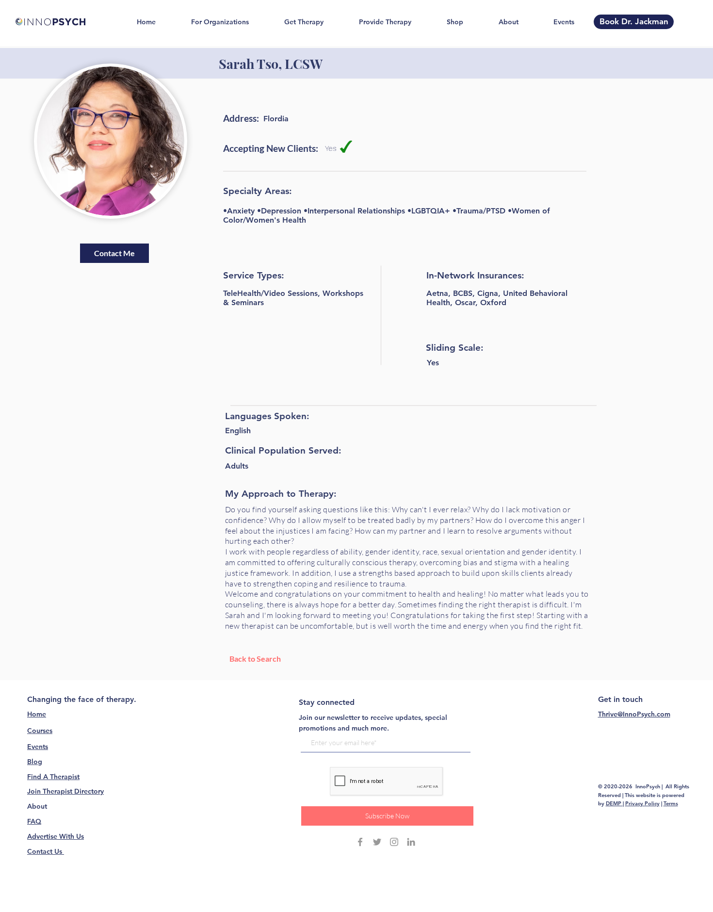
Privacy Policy (642, 803)
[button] (114, 253)
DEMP (614, 803)
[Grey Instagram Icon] (394, 841)
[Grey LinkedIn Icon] (411, 841)
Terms (671, 803)
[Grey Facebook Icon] (360, 841)
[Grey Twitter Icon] (377, 841)
